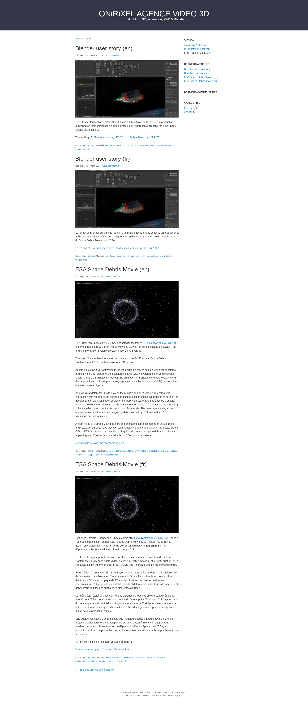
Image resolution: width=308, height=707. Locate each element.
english (91, 145)
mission (103, 455)
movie (124, 451)
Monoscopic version (86, 443)
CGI (173, 145)
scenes (85, 149)
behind (78, 149)
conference (113, 455)
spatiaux (126, 657)
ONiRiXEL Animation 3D (131, 692)
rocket (85, 455)
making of (130, 145)
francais (91, 256)
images (78, 260)
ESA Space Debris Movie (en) (112, 269)
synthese (87, 260)
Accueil (79, 38)
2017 (134, 451)
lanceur (111, 661)
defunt (98, 661)
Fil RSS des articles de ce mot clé (94, 669)
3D (123, 145)
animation (117, 145)
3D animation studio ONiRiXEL (160, 343)
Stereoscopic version (112, 443)
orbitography (163, 451)
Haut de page (175, 695)
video (157, 145)
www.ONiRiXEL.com (196, 45)
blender (108, 145)
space (151, 145)
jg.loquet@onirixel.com (197, 49)
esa (146, 145)
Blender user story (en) (104, 48)
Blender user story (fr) (102, 159)
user (137, 145)
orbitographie (81, 661)
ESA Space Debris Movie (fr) (111, 464)
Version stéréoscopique (116, 649)
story (142, 145)
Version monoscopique (88, 649)
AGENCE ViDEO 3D (173, 13)
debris (168, 145)
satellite (173, 451)
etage (104, 661)
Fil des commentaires (154, 695)
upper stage (94, 455)
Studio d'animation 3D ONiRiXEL (151, 538)
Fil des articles (133, 695)
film (162, 145)
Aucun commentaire (110, 55)
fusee (118, 661)
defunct (78, 455)
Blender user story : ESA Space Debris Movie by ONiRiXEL (127, 137)
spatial (154, 451)
